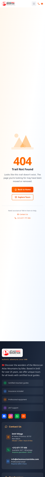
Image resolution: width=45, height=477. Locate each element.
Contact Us (24, 214)
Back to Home (24, 189)
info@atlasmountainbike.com (25, 459)
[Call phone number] (39, 4)
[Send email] (42, 4)
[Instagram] (10, 416)
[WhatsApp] (17, 416)
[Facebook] (4, 416)
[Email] (23, 416)
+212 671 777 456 (23, 218)
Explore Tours (24, 197)
